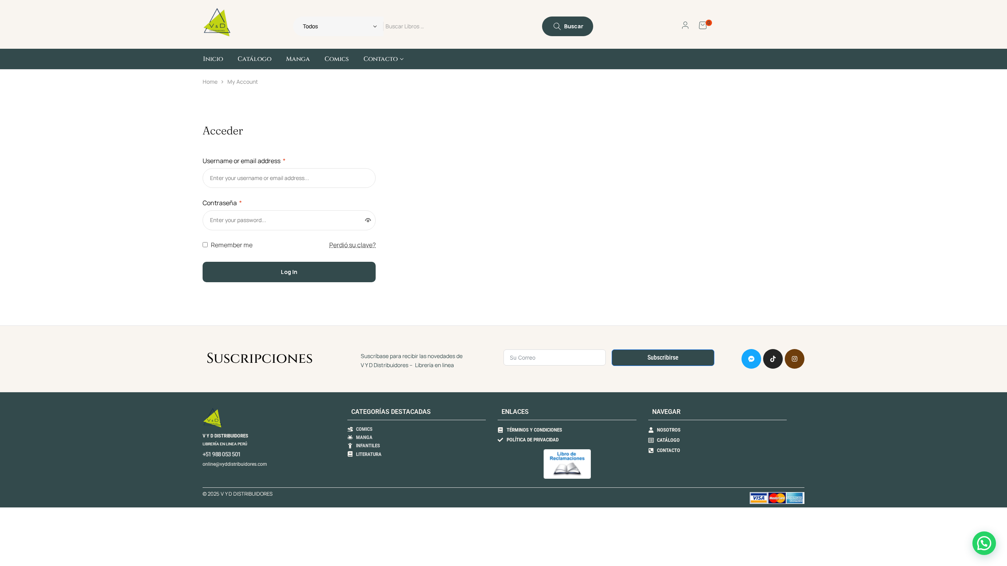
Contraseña (222, 202)
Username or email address (244, 160)
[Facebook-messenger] (751, 359)
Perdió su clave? (352, 245)
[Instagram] (794, 359)
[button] (984, 543)
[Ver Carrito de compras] (702, 25)
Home (210, 81)
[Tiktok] (773, 359)
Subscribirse (663, 357)
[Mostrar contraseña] (368, 220)
